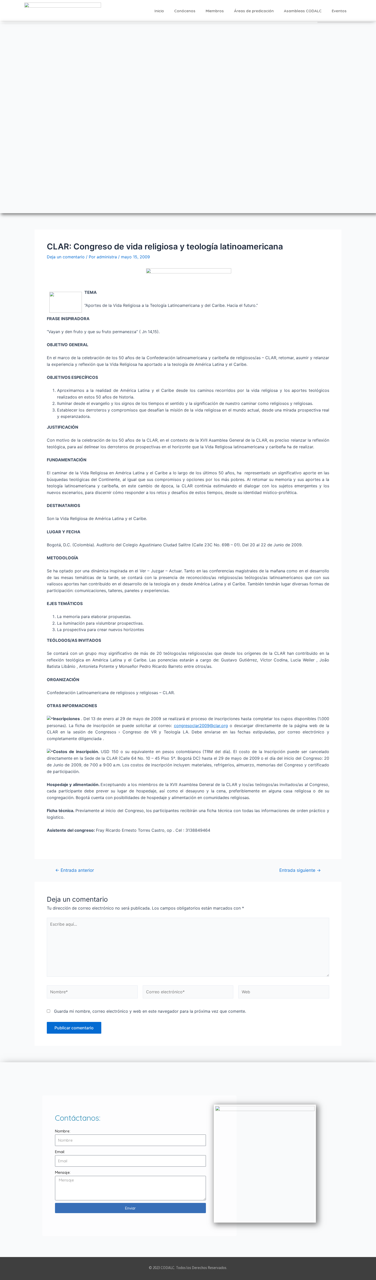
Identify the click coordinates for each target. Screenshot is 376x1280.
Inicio (159, 10)
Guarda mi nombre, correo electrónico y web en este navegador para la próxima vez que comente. (150, 1011)
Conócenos (184, 10)
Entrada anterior (74, 870)
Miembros (215, 10)
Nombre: (62, 1131)
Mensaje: (63, 1172)
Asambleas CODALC (303, 10)
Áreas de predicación (254, 10)
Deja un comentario (66, 256)
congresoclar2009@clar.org (201, 725)
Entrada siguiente (300, 870)
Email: (60, 1151)
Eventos (339, 10)
